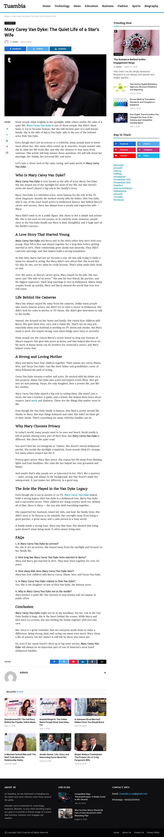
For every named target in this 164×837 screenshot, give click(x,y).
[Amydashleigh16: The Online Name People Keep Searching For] (55, 707)
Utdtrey (117, 171)
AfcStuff (118, 194)
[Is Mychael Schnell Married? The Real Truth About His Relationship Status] (20, 742)
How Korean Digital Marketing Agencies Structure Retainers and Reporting (143, 87)
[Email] (7, 152)
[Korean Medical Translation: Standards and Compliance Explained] (121, 103)
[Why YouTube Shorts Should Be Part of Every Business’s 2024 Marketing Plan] (65, 813)
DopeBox (118, 185)
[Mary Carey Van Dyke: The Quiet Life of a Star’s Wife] (55, 85)
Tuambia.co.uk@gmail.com (133, 794)
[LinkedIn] (7, 140)
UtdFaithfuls (120, 191)
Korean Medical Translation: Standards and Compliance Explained (143, 102)
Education (91, 6)
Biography (151, 6)
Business (108, 6)
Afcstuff (118, 168)
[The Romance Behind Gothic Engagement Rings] (137, 43)
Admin (15, 42)
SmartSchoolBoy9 (123, 188)
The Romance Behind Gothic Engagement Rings (130, 61)
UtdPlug (118, 174)
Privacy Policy (153, 832)
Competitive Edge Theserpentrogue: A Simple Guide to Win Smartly (90, 797)
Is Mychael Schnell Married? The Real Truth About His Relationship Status (20, 757)
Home (46, 6)
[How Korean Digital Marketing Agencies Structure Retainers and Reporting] (121, 87)
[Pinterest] (7, 146)
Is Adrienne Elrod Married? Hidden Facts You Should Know (89, 720)
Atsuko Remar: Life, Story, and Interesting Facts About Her (54, 755)
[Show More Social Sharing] (74, 49)
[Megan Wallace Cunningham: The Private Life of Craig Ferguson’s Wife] (90, 742)
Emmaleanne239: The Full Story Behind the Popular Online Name (20, 720)
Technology (62, 6)
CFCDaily (118, 197)
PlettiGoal (119, 200)
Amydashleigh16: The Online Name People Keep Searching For (54, 722)
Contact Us (139, 832)
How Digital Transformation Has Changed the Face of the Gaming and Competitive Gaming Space (144, 118)
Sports (136, 6)
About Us (126, 832)
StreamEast (120, 177)
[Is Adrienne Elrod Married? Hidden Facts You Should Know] (90, 707)
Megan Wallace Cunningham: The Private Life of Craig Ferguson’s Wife (88, 757)
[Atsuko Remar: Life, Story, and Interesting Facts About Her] (55, 742)
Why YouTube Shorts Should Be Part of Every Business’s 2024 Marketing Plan (89, 813)
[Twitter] (7, 134)
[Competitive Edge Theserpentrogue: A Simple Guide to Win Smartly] (65, 797)
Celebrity (10, 23)
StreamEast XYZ (122, 179)
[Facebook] (7, 128)
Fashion (123, 6)
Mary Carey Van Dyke (39, 125)
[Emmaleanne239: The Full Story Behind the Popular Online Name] (20, 707)
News (77, 6)
